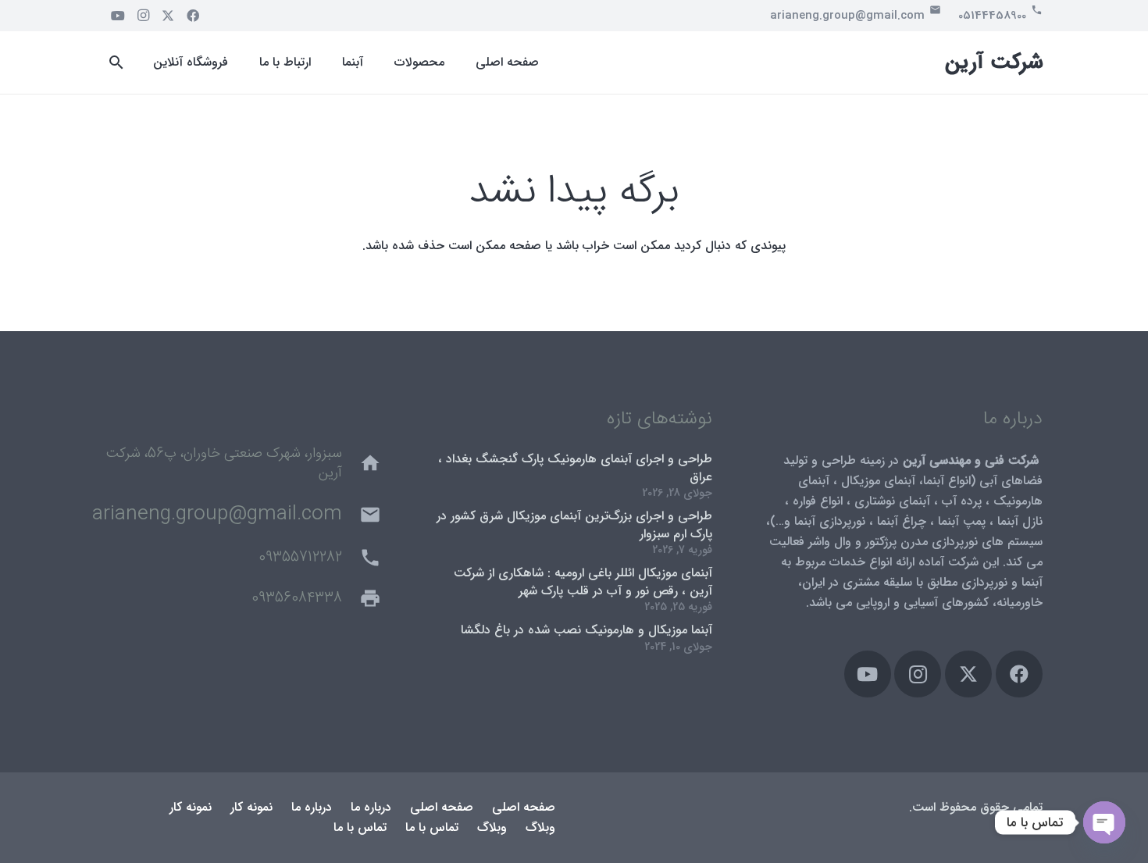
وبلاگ (540, 827)
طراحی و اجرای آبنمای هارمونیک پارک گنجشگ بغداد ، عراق (575, 467)
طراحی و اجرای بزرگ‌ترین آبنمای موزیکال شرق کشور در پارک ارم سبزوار (574, 524)
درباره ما (371, 807)
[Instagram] (142, 15)
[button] (116, 62)
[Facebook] (192, 15)
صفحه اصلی (523, 807)
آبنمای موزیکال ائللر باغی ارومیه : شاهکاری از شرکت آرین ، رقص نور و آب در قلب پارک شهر (583, 581)
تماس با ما (431, 827)
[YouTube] (117, 15)
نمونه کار (251, 807)
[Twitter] (167, 15)
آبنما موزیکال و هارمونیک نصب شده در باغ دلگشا (586, 630)
